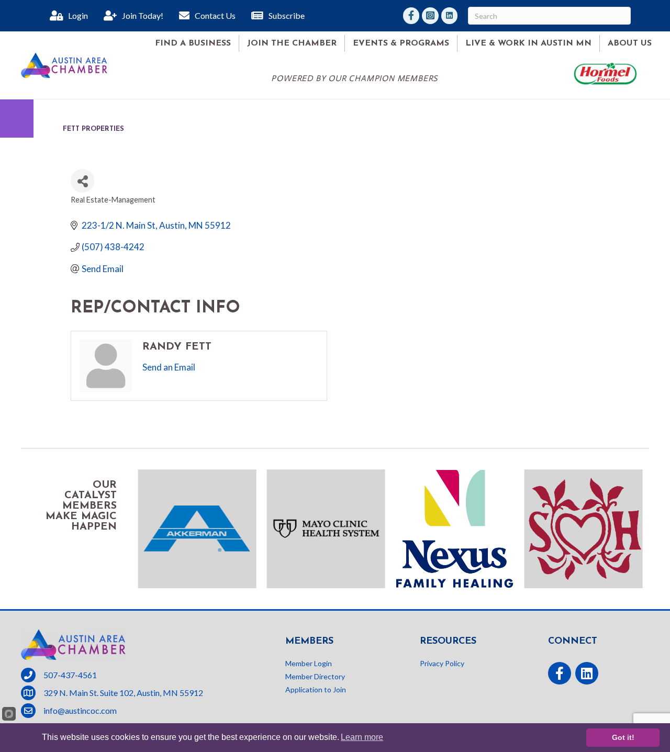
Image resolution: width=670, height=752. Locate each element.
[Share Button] (82, 181)
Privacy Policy (442, 663)
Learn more (362, 737)
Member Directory (315, 676)
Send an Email (168, 367)
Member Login (308, 663)
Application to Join (315, 689)
